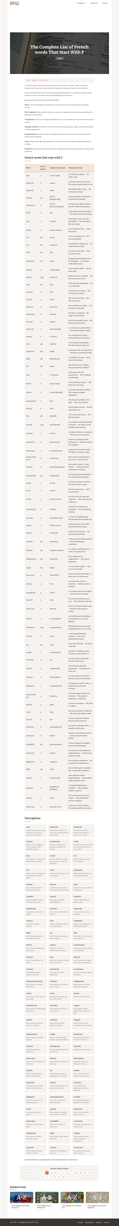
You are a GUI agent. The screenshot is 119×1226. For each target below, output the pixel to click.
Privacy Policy (89, 1222)
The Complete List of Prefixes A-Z (44, 1207)
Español (80, 1222)
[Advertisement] (59, 19)
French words (43, 80)
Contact (105, 3)
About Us (94, 3)
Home (28, 80)
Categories (81, 3)
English (59, 58)
